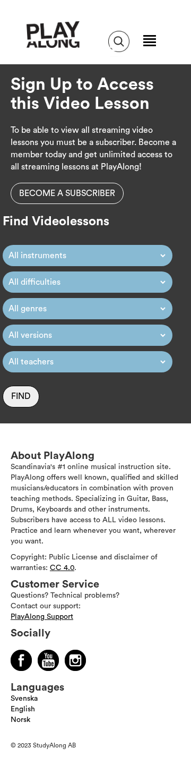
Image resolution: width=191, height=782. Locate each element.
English (23, 709)
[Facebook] (21, 660)
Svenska (24, 698)
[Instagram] (75, 660)
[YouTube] (48, 660)
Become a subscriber (67, 193)
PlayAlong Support (42, 616)
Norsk (20, 720)
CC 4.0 (62, 568)
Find (21, 396)
